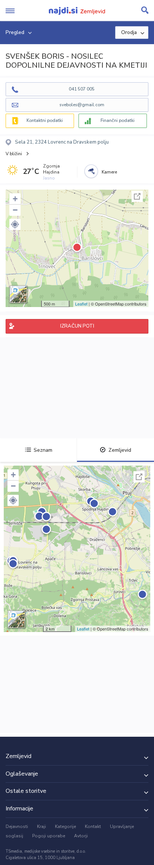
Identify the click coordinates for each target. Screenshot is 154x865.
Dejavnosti (17, 826)
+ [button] (15, 198)
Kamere (109, 172)
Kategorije (65, 826)
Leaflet (81, 304)
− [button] (15, 210)
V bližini (14, 154)
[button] (15, 224)
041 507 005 (82, 89)
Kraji (41, 826)
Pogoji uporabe (48, 836)
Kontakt (93, 826)
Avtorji (81, 836)
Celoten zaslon (137, 196)
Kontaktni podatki (45, 120)
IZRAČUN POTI (77, 326)
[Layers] (18, 294)
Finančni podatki (118, 120)
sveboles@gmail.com (81, 105)
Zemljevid (119, 450)
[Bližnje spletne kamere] (91, 171)
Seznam (43, 450)
